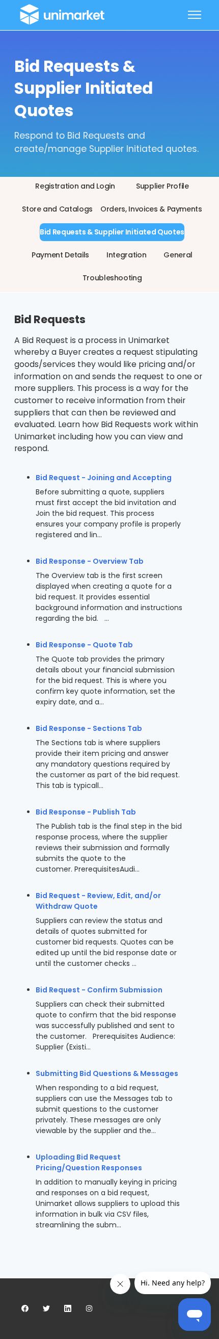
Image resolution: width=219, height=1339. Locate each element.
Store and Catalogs (57, 209)
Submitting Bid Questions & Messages (107, 1073)
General (178, 255)
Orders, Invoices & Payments (151, 209)
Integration (126, 255)
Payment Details (60, 255)
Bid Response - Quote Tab (84, 645)
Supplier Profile (162, 186)
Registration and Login (75, 186)
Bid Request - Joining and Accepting (104, 477)
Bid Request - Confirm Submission (99, 990)
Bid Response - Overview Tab (90, 561)
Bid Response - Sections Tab (89, 728)
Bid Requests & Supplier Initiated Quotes (112, 232)
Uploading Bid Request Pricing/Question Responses (89, 1162)
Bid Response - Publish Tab (86, 812)
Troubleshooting (112, 278)
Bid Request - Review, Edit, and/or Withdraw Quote (98, 900)
